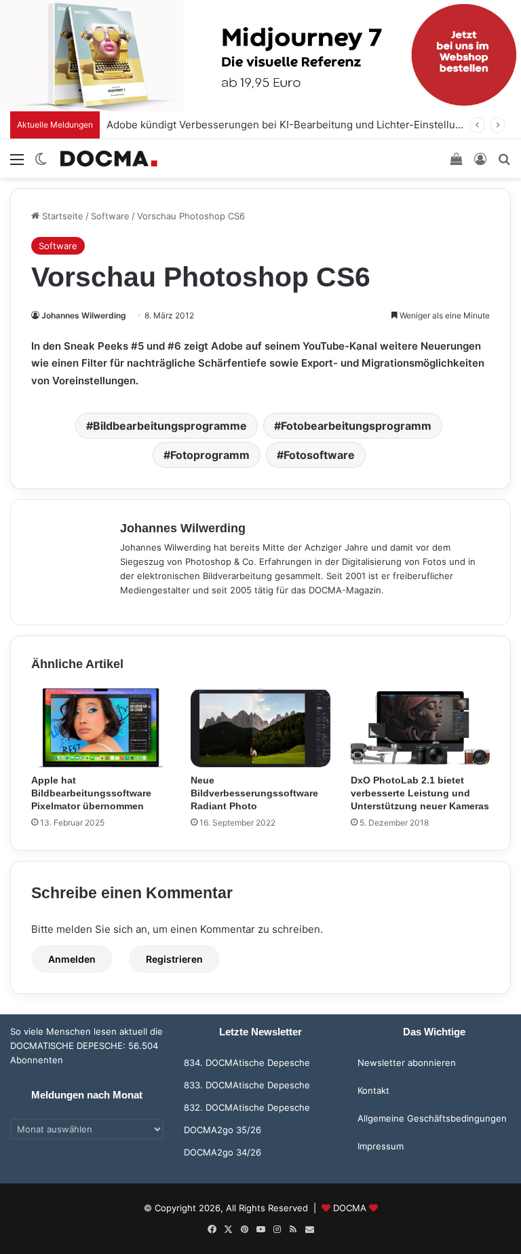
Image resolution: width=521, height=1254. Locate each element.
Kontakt (373, 1090)
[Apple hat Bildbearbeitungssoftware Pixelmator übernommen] (100, 727)
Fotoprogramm (210, 455)
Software (110, 215)
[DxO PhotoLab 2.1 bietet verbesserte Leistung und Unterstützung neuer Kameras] (420, 727)
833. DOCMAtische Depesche (247, 1085)
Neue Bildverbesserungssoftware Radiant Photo (254, 793)
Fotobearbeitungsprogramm (356, 425)
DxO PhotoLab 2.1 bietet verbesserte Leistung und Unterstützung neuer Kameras (420, 793)
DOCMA (349, 1207)
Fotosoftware (319, 455)
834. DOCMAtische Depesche (247, 1062)
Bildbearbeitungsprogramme (170, 425)
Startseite (61, 215)
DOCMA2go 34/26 (222, 1152)
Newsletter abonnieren (407, 1062)
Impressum (381, 1146)
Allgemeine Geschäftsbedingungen (432, 1118)
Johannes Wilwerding (83, 315)
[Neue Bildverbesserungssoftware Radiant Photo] (260, 727)
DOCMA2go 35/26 (222, 1129)
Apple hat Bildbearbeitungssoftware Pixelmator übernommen (91, 793)
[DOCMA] (108, 158)
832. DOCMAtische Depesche (247, 1107)
